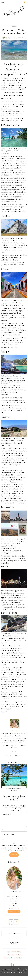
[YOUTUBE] (19, 965)
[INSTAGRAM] (16, 921)
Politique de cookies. (14, 955)
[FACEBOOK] (11, 921)
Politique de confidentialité (14, 958)
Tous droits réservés (14, 952)
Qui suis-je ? (14, 911)
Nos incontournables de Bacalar (14, 788)
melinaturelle (10, 37)
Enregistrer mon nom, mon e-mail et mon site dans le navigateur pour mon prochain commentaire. (14, 848)
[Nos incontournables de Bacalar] (14, 776)
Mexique (14, 26)
